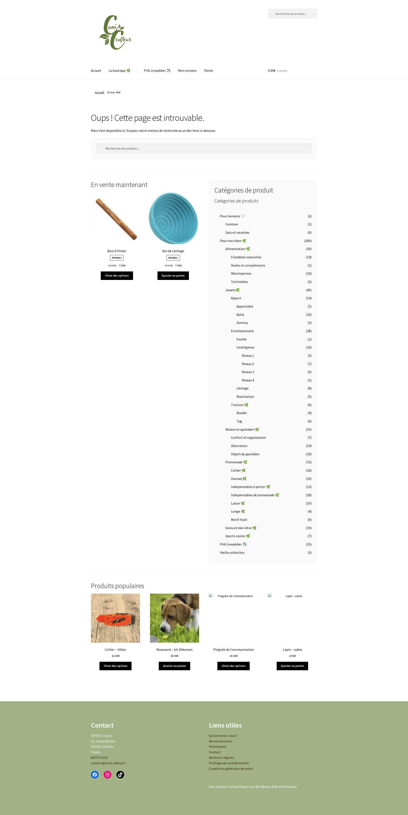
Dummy (242, 322)
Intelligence (245, 347)
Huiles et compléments (248, 265)
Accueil (96, 70)
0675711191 (99, 757)
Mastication (245, 396)
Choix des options (117, 275)
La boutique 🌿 (119, 70)
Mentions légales (221, 757)
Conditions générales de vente (231, 768)
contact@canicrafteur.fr (108, 763)
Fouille (241, 339)
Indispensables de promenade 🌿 (255, 495)
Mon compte (187, 70)
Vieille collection (232, 552)
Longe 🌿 (238, 511)
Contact (215, 752)
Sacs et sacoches (237, 232)
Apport (236, 298)
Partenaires (217, 746)
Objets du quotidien (245, 454)
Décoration (239, 446)
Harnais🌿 (238, 478)
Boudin (242, 413)
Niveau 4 (248, 380)
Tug (239, 421)
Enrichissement (242, 331)
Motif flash (239, 519)
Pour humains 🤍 (232, 216)
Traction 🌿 (239, 405)
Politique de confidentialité (229, 763)
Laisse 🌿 (238, 503)
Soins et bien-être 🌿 (240, 528)
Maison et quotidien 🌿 (242, 429)
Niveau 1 (248, 355)
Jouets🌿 (232, 290)
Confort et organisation (248, 437)
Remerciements (220, 741)
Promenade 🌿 (236, 462)
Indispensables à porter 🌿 (250, 487)
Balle (240, 314)
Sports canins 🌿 (237, 536)
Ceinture (231, 224)
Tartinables (239, 282)
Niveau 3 (248, 372)
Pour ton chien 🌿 (233, 241)
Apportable (245, 306)
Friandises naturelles (246, 257)
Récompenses (241, 273)
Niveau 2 (248, 364)
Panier (208, 70)
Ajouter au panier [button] (173, 275)
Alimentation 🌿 (237, 249)
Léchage (243, 388)
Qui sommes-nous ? (223, 736)
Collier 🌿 (238, 470)
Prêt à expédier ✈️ (157, 70)
